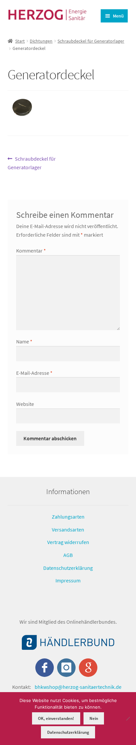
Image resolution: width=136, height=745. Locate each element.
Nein (93, 718)
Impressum (68, 580)
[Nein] (127, 718)
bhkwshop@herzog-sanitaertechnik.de (78, 687)
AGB (68, 555)
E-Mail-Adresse (34, 373)
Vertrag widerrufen (68, 542)
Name (24, 341)
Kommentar (31, 250)
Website (25, 404)
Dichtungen (41, 41)
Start (20, 41)
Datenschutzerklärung (68, 568)
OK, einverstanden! (56, 718)
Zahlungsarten (68, 516)
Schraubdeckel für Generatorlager (90, 41)
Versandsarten (68, 529)
